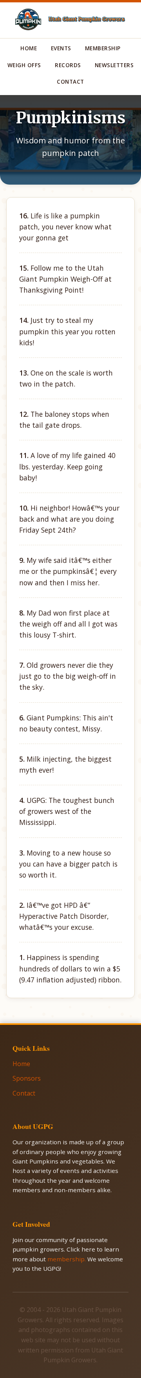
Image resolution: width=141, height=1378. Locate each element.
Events (61, 48)
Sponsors (27, 1078)
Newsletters (114, 65)
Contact (70, 81)
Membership (103, 48)
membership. (67, 1259)
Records (68, 65)
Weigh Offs (24, 65)
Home (28, 48)
